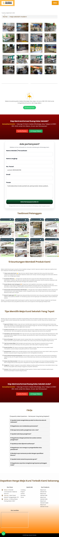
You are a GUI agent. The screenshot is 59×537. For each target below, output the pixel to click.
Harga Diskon (36, 131)
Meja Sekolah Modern (31, 535)
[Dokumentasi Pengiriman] (9, 27)
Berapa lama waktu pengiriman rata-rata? (25, 430)
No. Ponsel (10, 166)
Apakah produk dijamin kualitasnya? (23, 443)
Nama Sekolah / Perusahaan (16, 151)
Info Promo (22, 131)
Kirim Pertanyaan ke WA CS (29, 202)
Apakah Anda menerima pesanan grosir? (24, 459)
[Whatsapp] (3, 533)
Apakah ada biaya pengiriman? (21, 434)
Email (8, 174)
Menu (55, 3)
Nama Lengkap (11, 159)
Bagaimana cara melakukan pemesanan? (25, 426)
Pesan (8, 182)
